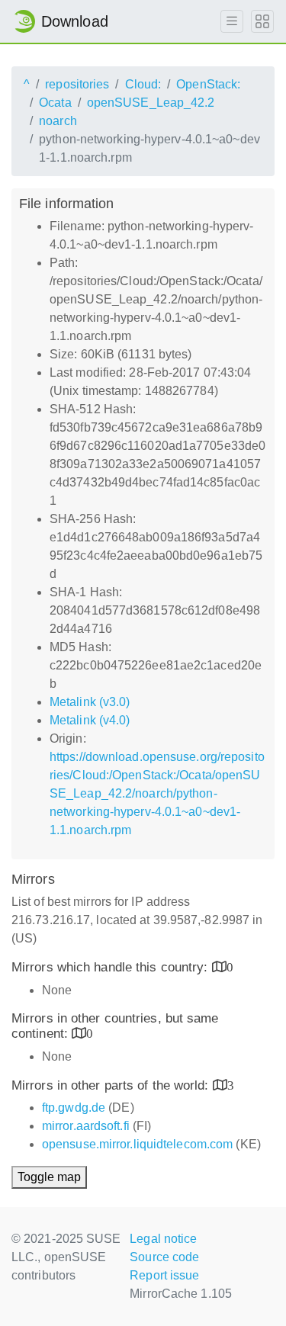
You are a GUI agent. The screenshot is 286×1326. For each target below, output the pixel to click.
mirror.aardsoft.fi (86, 1125)
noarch (58, 120)
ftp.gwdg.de (73, 1107)
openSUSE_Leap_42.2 (151, 102)
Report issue (164, 1275)
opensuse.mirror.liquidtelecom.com (137, 1144)
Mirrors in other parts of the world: (112, 1085)
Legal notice (163, 1238)
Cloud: (143, 84)
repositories (77, 84)
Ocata (55, 102)
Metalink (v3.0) (90, 701)
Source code (164, 1257)
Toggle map (49, 1176)
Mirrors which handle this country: (111, 967)
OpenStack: (208, 84)
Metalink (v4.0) (90, 720)
